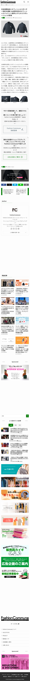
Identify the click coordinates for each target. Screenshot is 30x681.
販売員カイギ (6, 639)
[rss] (17, 624)
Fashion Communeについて (9, 629)
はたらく (20, 432)
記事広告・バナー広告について (14, 676)
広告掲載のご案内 (7, 642)
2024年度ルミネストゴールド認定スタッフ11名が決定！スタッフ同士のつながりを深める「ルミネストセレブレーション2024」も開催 (19, 437)
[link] (11, 229)
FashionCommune (15, 215)
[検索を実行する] (27, 416)
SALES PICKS (6, 632)
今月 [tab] (20, 425)
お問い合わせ (6, 645)
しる (3, 17)
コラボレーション (10, 166)
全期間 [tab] (10, 425)
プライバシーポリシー (6, 674)
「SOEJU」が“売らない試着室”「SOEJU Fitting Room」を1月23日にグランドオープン (19, 459)
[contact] (18, 624)
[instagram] (18, 229)
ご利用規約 (26, 674)
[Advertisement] (15, 255)
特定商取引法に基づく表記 (17, 674)
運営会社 (5, 676)
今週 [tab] (15, 425)
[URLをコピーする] (26, 185)
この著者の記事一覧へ (15, 232)
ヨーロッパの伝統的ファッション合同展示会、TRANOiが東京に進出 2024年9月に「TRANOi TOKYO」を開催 (19, 445)
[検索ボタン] (24, 2)
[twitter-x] (16, 229)
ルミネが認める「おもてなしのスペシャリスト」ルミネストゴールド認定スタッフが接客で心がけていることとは (19, 430)
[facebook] (14, 229)
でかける (20, 447)
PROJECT (5, 635)
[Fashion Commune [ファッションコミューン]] (8, 2)
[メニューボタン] (28, 2)
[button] (3, 185)
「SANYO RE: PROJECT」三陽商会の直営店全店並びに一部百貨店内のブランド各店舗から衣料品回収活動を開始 (19, 452)
